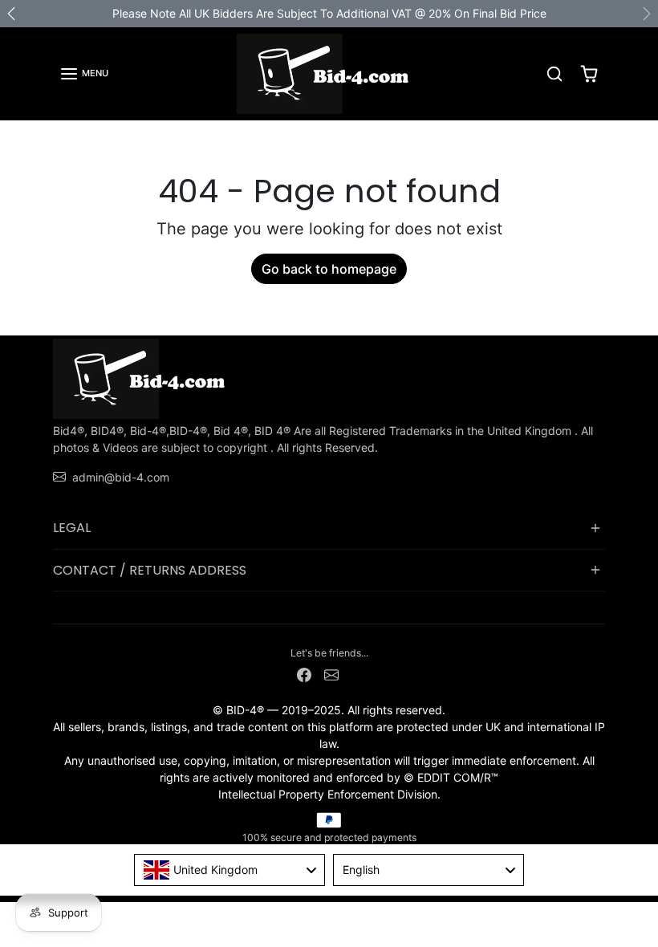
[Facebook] (304, 674)
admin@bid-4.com (120, 477)
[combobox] (229, 870)
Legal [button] (72, 527)
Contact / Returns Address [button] (149, 570)
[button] (84, 74)
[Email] (331, 674)
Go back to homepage (329, 269)
